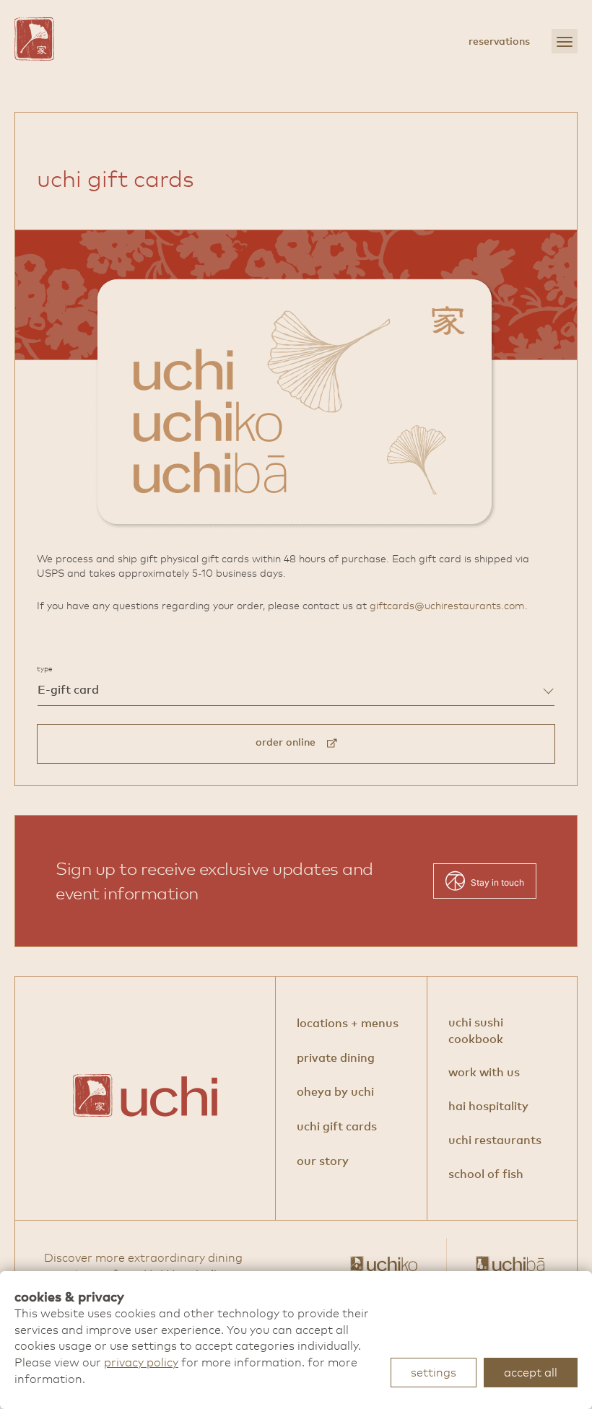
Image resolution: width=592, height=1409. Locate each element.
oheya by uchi (335, 1091)
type (45, 668)
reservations (499, 41)
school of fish (485, 1173)
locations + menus (348, 1022)
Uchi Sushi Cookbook (475, 1030)
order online (291, 742)
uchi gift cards (337, 1125)
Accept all (530, 1372)
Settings (433, 1372)
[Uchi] (34, 39)
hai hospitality (488, 1106)
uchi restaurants (494, 1140)
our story (323, 1160)
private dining (336, 1057)
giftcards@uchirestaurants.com (447, 605)
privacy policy (141, 1362)
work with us (484, 1072)
